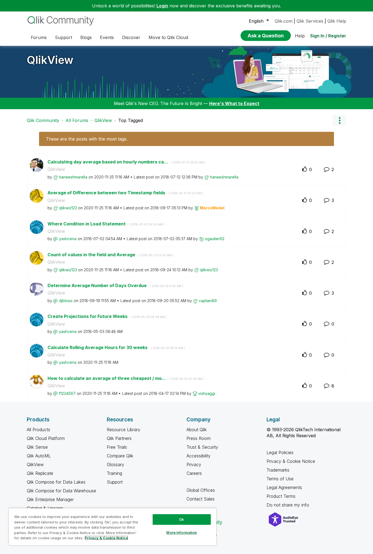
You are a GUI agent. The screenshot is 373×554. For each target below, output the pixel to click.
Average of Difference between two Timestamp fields (125, 192)
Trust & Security (202, 447)
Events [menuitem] (107, 37)
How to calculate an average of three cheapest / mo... (126, 378)
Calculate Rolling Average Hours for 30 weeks (116, 347)
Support (115, 482)
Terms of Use (280, 478)
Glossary (115, 464)
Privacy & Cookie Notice (291, 461)
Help (300, 35)
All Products (38, 429)
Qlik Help (336, 21)
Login (162, 5)
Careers (194, 473)
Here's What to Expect (234, 103)
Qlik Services (310, 21)
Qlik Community (43, 120)
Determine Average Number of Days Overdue (115, 285)
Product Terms (281, 496)
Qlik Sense (37, 447)
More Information (181, 532)
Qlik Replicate (40, 473)
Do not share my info (288, 505)
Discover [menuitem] (131, 37)
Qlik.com (283, 21)
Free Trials (117, 447)
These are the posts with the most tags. (87, 139)
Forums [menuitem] (39, 37)
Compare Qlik (120, 455)
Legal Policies (280, 452)
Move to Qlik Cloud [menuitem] (168, 37)
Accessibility (199, 455)
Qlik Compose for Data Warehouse (61, 490)
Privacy (194, 464)
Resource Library (123, 429)
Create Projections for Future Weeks (107, 316)
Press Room (199, 438)
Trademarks (278, 470)
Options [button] (339, 120)
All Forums (77, 120)
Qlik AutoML (39, 455)
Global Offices (201, 490)
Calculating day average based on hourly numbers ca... (127, 162)
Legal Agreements (284, 487)
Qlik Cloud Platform (46, 438)
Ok (181, 519)
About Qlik (197, 429)
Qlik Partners (119, 438)
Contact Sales (201, 499)
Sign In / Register (328, 35)
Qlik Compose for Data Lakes (56, 482)
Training (114, 473)
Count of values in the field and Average (110, 254)
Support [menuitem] (63, 37)
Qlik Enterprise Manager (50, 499)
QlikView (50, 60)
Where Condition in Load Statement (106, 224)
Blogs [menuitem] (86, 37)
